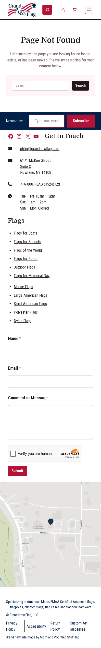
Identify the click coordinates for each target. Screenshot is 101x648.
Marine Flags (23, 286)
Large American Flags (30, 295)
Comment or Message (28, 397)
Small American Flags (30, 303)
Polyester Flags (26, 312)
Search (80, 85)
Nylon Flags (22, 320)
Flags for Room (26, 258)
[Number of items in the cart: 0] (74, 10)
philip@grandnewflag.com (39, 148)
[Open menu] (89, 10)
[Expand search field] (47, 10)
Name (14, 338)
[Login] (63, 10)
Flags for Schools (27, 241)
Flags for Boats (25, 233)
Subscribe (81, 120)
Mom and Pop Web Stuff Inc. (60, 637)
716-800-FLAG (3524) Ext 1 (41, 184)
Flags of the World (28, 250)
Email (14, 368)
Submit (17, 470)
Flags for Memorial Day (32, 275)
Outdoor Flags (24, 267)
